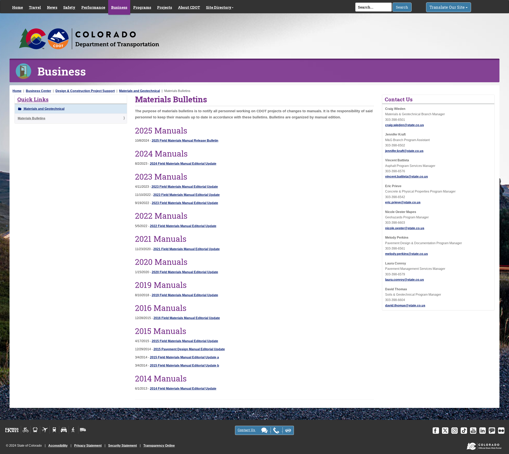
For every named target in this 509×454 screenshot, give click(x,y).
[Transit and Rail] (35, 430)
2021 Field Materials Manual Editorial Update (186, 249)
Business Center (38, 91)
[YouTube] (473, 430)
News (52, 7)
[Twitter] (445, 430)
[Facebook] (436, 430)
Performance (93, 7)
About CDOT (189, 7)
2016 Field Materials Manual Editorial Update (186, 318)
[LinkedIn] (482, 430)
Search (402, 7)
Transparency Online (159, 445)
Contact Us (247, 430)
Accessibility (58, 445)
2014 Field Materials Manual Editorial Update (183, 388)
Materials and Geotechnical (139, 91)
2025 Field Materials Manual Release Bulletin (185, 140)
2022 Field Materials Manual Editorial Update (183, 226)
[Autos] (64, 430)
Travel (35, 7)
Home (17, 7)
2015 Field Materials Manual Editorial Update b (184, 365)
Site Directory (218, 7)
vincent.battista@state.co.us (406, 176)
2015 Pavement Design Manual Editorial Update (189, 349)
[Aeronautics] (45, 430)
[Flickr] (501, 430)
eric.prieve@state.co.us (403, 202)
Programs (142, 7)
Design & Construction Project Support (85, 91)
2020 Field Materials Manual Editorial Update (185, 272)
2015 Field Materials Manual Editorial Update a (184, 357)
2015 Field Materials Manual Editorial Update (185, 341)
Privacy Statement (88, 445)
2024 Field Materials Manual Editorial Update (183, 163)
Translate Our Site (447, 7)
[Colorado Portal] (485, 445)
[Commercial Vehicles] (83, 430)
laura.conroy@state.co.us (404, 279)
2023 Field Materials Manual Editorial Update (185, 186)
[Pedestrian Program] (73, 430)
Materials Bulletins (31, 118)
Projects (164, 7)
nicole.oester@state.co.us (404, 228)
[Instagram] (454, 430)
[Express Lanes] (12, 430)
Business (119, 7)
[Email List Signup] (492, 430)
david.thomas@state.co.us (405, 305)
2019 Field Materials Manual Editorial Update (185, 295)
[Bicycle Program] (26, 430)
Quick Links (33, 99)
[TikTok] (464, 430)
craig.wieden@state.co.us (404, 125)
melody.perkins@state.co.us (406, 254)
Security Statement (122, 445)
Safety (69, 7)
